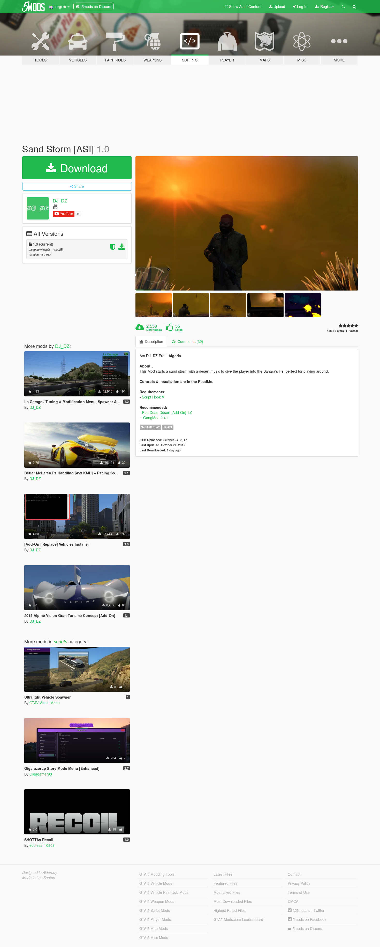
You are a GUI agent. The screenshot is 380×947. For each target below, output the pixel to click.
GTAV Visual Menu (44, 702)
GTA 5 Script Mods (154, 910)
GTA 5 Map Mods (153, 928)
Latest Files (223, 874)
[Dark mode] (343, 6)
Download (82, 167)
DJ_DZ (60, 200)
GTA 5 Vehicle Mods (155, 883)
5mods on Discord (307, 928)
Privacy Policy (299, 883)
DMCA (293, 901)
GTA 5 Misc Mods (153, 937)
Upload (278, 6)
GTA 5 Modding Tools (156, 874)
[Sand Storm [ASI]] (246, 223)
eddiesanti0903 (42, 845)
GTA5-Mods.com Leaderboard (238, 919)
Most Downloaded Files (233, 901)
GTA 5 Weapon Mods (156, 901)
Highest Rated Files (230, 910)
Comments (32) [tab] (189, 341)
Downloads (154, 329)
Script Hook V (153, 397)
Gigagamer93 (40, 774)
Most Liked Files (227, 892)
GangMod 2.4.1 (156, 417)
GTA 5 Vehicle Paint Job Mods (163, 892)
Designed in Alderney (39, 872)
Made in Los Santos (38, 877)
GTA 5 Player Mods (155, 919)
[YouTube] (55, 206)
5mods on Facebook (309, 919)
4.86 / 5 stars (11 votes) (342, 330)
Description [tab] (153, 341)
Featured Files (225, 883)
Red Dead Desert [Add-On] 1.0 (167, 412)
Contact (294, 874)
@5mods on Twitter (308, 910)
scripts (60, 641)
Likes (179, 329)
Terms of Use (299, 892)
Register (326, 6)
